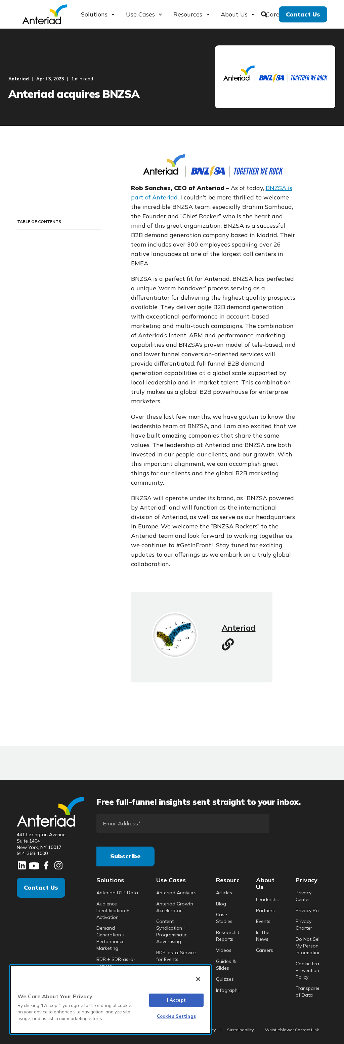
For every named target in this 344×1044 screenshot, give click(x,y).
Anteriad (18, 78)
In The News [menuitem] (262, 935)
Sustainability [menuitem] (240, 1030)
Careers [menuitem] (264, 950)
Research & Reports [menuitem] (228, 935)
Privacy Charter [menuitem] (304, 924)
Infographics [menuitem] (229, 990)
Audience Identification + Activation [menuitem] (112, 910)
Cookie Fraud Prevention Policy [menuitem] (310, 970)
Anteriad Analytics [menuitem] (176, 893)
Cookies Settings (176, 1016)
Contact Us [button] (303, 14)
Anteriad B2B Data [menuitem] (117, 893)
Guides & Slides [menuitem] (226, 964)
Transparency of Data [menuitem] (311, 991)
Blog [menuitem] (221, 904)
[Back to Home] (44, 13)
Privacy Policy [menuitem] (311, 910)
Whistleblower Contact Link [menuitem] (292, 1030)
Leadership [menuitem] (268, 899)
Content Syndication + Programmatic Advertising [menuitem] (171, 931)
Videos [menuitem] (223, 950)
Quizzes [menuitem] (225, 979)
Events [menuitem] (263, 921)
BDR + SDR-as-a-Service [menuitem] (115, 962)
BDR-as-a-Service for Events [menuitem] (176, 955)
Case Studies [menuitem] (224, 917)
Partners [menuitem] (265, 910)
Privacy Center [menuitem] (303, 896)
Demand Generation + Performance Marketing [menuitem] (110, 938)
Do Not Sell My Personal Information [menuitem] (309, 946)
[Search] (265, 13)
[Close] (198, 979)
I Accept (176, 1000)
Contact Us (41, 887)
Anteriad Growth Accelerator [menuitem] (174, 907)
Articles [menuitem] (224, 893)
